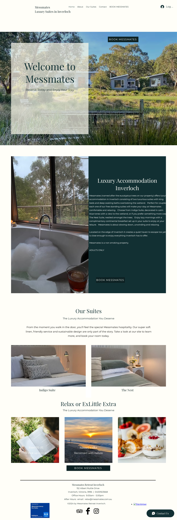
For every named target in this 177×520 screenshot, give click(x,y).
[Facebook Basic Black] (87, 511)
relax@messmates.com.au (98, 499)
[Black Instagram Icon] (96, 511)
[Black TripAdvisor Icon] (79, 511)
